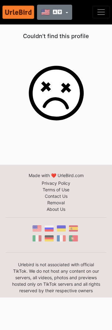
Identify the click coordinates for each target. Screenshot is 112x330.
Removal (56, 202)
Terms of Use (56, 189)
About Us (56, 209)
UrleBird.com (71, 175)
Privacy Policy (56, 183)
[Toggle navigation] (101, 12)
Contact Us (56, 196)
